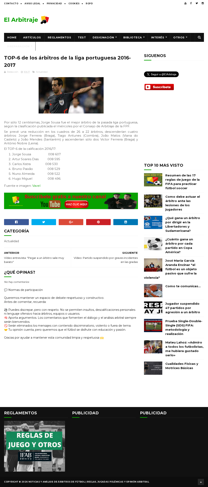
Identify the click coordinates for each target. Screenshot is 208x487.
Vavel (36, 186)
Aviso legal (32, 3)
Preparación (18, 46)
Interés (157, 37)
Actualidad (42, 71)
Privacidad (54, 3)
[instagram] (202, 3)
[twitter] (196, 3)
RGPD (89, 3)
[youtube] (185, 3)
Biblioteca (132, 37)
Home (11, 37)
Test (82, 37)
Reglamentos (59, 37)
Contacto (11, 3)
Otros (179, 37)
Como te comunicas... (183, 286)
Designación (103, 37)
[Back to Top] (201, 482)
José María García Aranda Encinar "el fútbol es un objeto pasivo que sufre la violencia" (170, 269)
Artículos (32, 37)
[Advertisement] (130, 20)
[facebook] (191, 3)
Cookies (74, 3)
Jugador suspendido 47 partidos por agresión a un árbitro (182, 308)
